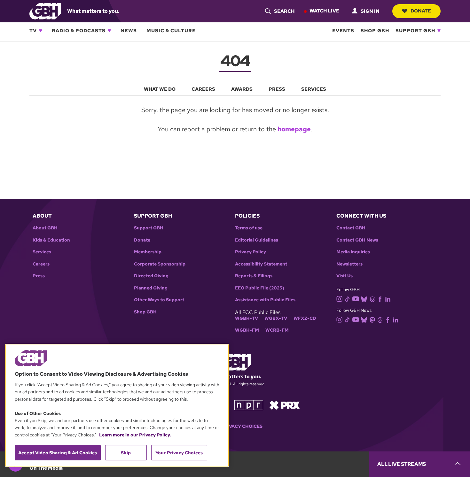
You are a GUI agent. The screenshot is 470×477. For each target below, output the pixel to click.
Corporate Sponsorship (159, 264)
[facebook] (380, 298)
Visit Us (344, 276)
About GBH (45, 228)
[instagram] (339, 298)
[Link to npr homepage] (248, 404)
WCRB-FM (277, 330)
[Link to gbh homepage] (45, 10)
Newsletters (349, 264)
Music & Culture (171, 30)
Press (39, 276)
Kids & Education (51, 240)
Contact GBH (350, 228)
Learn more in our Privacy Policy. (135, 435)
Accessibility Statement (261, 264)
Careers (41, 264)
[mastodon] (372, 319)
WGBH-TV (246, 318)
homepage (294, 129)
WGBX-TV (275, 318)
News (129, 30)
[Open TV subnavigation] (40, 30)
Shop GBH (375, 30)
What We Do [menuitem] (160, 89)
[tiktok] (347, 298)
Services (42, 252)
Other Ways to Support (159, 300)
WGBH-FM (247, 330)
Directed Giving (151, 276)
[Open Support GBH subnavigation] (439, 30)
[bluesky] (364, 298)
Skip (126, 453)
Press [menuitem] (277, 89)
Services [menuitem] (313, 89)
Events (343, 30)
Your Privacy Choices (235, 426)
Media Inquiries (353, 252)
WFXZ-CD (305, 318)
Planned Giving (151, 288)
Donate (421, 11)
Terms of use (248, 228)
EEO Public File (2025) (259, 288)
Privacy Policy (250, 252)
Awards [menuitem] (242, 89)
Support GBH (415, 30)
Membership (147, 252)
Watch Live (324, 11)
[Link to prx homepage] (285, 404)
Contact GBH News (357, 240)
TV (33, 30)
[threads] (372, 298)
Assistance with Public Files (265, 300)
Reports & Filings (253, 276)
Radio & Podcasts (79, 30)
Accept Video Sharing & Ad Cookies (57, 453)
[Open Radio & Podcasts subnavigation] (109, 30)
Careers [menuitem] (203, 89)
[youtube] (355, 298)
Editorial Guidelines (256, 240)
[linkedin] (388, 298)
